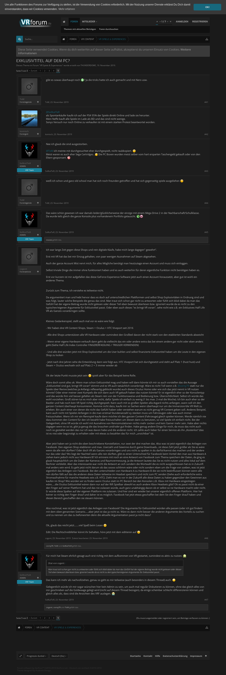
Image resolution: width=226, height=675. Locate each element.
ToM (22, 99)
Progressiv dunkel (35, 655)
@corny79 (183, 385)
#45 (206, 232)
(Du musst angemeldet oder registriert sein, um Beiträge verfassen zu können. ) (173, 618)
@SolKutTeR (53, 112)
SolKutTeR (25, 163)
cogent (23, 269)
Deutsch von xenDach (85, 668)
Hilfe (157, 655)
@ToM (49, 150)
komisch (24, 131)
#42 (206, 134)
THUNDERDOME (88, 65)
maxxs (49, 240)
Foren (74, 21)
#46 (206, 538)
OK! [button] (207, 7)
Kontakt (147, 655)
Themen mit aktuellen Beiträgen (80, 29)
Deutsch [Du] (58, 655)
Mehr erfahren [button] (67, 9)
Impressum (196, 655)
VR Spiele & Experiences (51, 65)
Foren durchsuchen (108, 29)
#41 (206, 102)
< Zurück (33, 70)
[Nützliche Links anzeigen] (207, 39)
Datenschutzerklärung (175, 655)
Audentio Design (43, 670)
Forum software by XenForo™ (42, 668)
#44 (206, 203)
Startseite (135, 655)
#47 (206, 599)
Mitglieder (88, 21)
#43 (206, 171)
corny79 (49, 546)
